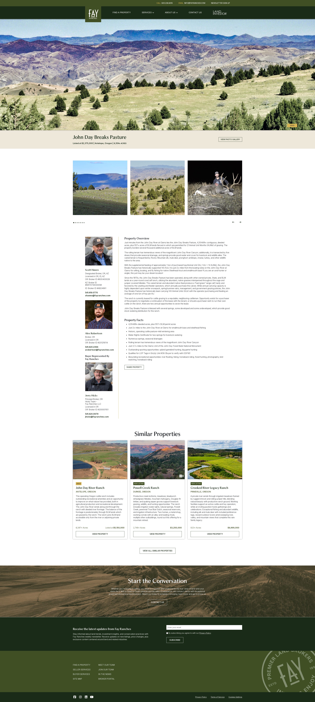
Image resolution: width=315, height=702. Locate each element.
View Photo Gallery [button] (230, 139)
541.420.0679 (91, 414)
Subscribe (174, 640)
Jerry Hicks (91, 395)
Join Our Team (106, 669)
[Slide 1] (73, 222)
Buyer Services (81, 674)
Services (147, 12)
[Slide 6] (82, 222)
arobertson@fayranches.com (99, 350)
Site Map (77, 679)
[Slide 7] (84, 222)
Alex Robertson (93, 333)
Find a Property (122, 12)
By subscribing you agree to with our (189, 633)
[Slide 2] (75, 222)
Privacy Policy (205, 633)
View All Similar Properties (157, 550)
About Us (170, 12)
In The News (104, 674)
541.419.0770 (91, 292)
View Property (100, 534)
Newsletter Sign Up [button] (220, 3)
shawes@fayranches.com (97, 295)
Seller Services (81, 669)
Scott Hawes (92, 270)
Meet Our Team (106, 665)
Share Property (134, 367)
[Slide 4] (78, 222)
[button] (100, 188)
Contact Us (195, 12)
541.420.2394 (91, 347)
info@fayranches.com (194, 3)
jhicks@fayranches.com (97, 416)
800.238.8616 (167, 3)
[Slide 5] (80, 222)
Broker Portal (106, 679)
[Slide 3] (77, 222)
